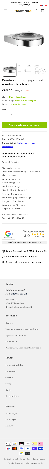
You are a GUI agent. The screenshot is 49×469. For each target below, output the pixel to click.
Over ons (9, 323)
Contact (9, 284)
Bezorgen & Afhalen (14, 365)
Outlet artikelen (12, 396)
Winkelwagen (11, 413)
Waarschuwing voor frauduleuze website (23, 347)
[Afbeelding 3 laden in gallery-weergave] (39, 69)
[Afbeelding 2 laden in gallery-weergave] (24, 69)
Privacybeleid (11, 341)
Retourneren (10, 371)
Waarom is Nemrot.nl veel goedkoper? (22, 329)
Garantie (9, 377)
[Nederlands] (38, 5)
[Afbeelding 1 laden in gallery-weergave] (9, 69)
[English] (41, 5)
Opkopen (9, 383)
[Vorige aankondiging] (5, 4)
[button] (5, 11)
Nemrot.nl (14, 459)
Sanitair (20, 142)
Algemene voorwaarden (15, 335)
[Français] (43, 5)
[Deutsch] (46, 5)
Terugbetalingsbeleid (16, 463)
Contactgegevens (39, 459)
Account (9, 425)
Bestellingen (10, 419)
